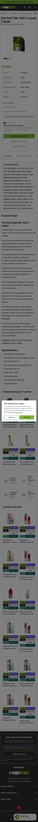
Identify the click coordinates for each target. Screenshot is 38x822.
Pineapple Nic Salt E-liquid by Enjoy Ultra (10, 576)
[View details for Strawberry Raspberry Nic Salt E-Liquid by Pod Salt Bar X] (27, 518)
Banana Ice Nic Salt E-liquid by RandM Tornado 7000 (10, 614)
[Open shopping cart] (30, 7)
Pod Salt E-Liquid (25, 13)
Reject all (11, 417)
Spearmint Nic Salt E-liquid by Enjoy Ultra (10, 648)
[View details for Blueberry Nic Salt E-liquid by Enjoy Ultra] (27, 665)
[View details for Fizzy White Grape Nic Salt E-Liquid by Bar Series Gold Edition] (27, 440)
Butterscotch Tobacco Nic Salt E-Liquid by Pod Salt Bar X (27, 724)
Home (5, 13)
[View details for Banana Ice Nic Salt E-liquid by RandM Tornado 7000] (10, 593)
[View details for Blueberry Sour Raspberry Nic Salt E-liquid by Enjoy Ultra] (10, 665)
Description (7, 156)
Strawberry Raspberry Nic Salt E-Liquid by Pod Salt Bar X (27, 543)
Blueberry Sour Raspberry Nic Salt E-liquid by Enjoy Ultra (10, 686)
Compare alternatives (19, 146)
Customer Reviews (24, 156)
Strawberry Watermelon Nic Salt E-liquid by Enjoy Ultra (9, 721)
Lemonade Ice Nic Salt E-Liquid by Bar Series (10, 427)
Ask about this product (19, 136)
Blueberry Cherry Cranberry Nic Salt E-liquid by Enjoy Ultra (27, 615)
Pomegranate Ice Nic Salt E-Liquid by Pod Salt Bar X (27, 651)
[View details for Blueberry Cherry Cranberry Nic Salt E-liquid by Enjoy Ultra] (27, 593)
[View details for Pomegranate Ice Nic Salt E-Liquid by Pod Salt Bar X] (27, 627)
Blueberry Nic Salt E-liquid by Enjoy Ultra (27, 685)
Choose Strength (8, 103)
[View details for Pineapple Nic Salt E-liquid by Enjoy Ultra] (10, 556)
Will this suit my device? (19, 141)
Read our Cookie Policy (15, 412)
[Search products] (25, 7)
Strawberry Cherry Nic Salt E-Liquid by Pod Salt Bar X (27, 579)
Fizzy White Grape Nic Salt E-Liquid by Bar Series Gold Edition (27, 465)
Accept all (27, 417)
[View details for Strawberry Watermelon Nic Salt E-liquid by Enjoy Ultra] (10, 699)
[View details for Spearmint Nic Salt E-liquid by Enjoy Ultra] (10, 627)
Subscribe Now (19, 754)
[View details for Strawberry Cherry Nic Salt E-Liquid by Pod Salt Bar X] (27, 556)
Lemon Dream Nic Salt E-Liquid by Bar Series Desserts (27, 427)
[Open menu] (35, 7)
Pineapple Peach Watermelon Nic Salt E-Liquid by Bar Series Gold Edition (10, 465)
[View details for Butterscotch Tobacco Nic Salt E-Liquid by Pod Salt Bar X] (27, 699)
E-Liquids (13, 13)
